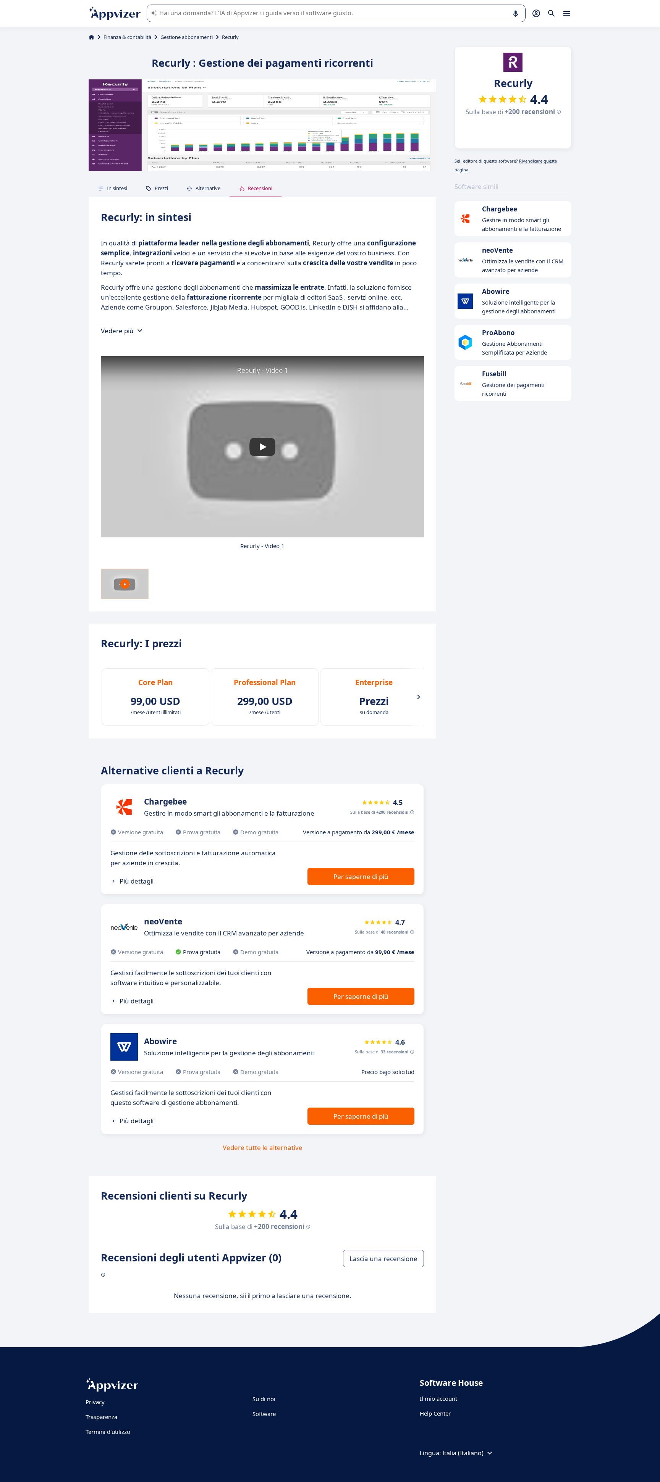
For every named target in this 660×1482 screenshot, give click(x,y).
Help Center (435, 1413)
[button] (262, 447)
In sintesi (117, 188)
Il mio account (438, 1398)
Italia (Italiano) (463, 1453)
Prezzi (161, 188)
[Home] (91, 37)
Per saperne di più (360, 876)
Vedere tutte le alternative (262, 1147)
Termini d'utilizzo (108, 1431)
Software (264, 1413)
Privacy (95, 1402)
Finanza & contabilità (127, 37)
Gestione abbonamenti (186, 37)
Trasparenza (101, 1417)
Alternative (208, 188)
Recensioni (260, 188)
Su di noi (263, 1399)
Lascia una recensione (383, 1258)
